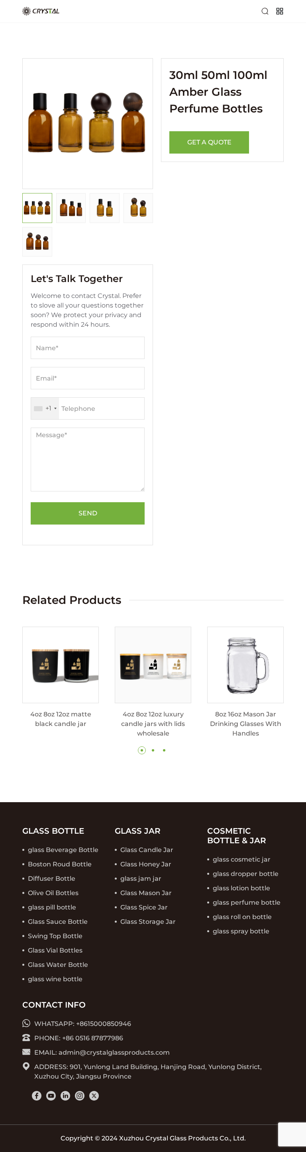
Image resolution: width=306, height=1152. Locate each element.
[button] (142, 750)
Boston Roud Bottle (60, 864)
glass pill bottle (52, 907)
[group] (60, 678)
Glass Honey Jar (145, 864)
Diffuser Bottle (51, 878)
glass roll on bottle (242, 917)
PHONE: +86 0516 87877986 (78, 1038)
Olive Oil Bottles (53, 893)
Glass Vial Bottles (55, 950)
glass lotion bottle (241, 888)
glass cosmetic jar (242, 859)
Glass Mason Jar (146, 893)
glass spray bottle (241, 931)
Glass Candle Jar (146, 850)
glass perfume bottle (246, 902)
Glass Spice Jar (144, 907)
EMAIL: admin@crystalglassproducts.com (102, 1052)
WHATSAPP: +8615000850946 (82, 1024)
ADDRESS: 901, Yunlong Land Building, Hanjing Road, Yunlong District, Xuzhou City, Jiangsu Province (148, 1071)
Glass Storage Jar (148, 921)
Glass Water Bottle (58, 965)
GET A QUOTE (209, 142)
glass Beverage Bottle (63, 850)
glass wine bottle (55, 979)
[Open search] (265, 11)
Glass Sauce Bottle (58, 921)
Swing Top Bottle (55, 936)
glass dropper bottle (246, 874)
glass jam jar (140, 878)
